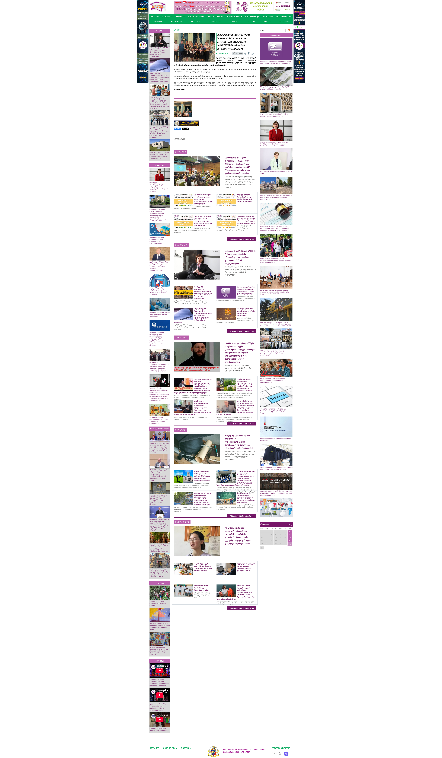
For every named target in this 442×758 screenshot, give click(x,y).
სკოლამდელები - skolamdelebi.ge (243, 17)
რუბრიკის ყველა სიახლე (242, 239)
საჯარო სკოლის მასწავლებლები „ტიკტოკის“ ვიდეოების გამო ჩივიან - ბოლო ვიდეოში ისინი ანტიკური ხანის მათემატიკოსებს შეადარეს (275, 228)
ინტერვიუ (195, 21)
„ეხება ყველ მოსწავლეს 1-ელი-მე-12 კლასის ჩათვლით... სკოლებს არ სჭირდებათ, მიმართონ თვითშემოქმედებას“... (160, 266)
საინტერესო (214, 21)
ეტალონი (157, 21)
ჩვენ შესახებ (170, 748)
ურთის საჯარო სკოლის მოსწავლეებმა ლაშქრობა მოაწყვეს (158, 603)
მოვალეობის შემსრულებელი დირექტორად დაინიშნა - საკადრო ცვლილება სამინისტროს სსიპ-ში (274, 293)
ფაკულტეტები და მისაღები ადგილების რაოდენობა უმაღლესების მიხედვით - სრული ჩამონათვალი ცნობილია (158, 500)
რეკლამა (186, 748)
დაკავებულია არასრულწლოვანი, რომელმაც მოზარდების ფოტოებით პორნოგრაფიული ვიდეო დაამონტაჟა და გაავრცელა (159, 367)
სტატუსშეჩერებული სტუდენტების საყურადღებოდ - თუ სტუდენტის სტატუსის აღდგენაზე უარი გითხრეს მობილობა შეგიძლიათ (276, 493)
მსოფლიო (268, 17)
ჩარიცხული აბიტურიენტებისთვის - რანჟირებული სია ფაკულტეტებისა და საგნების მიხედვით (159, 187)
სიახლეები (167, 17)
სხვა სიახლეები (283, 17)
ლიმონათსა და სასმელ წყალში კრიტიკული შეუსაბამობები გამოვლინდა (160, 315)
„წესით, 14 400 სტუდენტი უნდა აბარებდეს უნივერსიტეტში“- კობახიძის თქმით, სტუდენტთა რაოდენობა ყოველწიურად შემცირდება (159, 448)
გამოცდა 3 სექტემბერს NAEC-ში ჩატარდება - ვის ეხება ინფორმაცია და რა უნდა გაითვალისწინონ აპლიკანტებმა (159, 52)
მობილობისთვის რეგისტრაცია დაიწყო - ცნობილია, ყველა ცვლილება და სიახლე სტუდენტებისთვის (273, 380)
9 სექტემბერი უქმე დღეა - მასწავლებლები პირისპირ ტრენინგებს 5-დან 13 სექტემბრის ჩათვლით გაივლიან (274, 411)
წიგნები (267, 21)
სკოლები (180, 17)
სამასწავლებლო (196, 17)
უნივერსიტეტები (215, 17)
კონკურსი (284, 21)
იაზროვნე (234, 21)
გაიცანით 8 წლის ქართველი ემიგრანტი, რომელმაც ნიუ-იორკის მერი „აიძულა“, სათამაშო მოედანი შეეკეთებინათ (275, 260)
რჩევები (251, 21)
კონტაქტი (154, 748)
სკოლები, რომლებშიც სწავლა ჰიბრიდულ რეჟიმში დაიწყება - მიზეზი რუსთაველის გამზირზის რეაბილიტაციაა (276, 197)
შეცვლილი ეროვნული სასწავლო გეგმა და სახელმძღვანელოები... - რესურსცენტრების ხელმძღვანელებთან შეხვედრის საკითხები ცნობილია (157, 339)
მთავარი (155, 17)
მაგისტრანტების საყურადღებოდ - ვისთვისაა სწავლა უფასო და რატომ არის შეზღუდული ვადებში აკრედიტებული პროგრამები (159, 77)
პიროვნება (176, 21)
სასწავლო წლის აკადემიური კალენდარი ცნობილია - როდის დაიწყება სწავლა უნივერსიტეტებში (273, 353)
